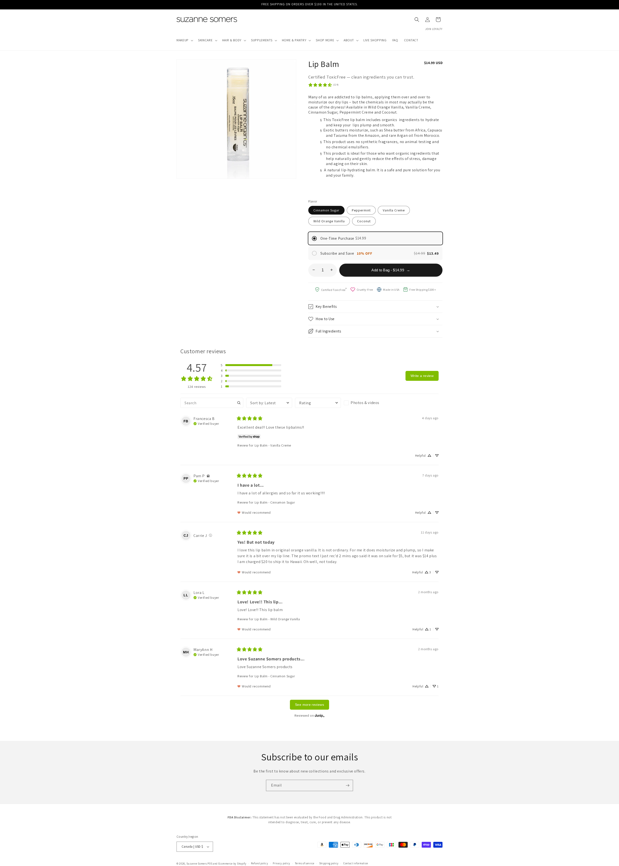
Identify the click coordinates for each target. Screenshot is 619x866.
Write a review (422, 376)
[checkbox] (367, 403)
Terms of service (304, 863)
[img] (206, 423)
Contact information (355, 863)
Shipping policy (329, 863)
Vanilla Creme (394, 210)
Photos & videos (365, 402)
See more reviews (309, 705)
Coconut (364, 221)
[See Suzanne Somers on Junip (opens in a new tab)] (319, 716)
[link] (323, 84)
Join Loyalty (433, 29)
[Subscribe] (347, 785)
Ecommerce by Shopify (232, 863)
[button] (184, 40)
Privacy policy (281, 863)
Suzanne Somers (196, 863)
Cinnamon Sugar (326, 210)
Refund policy (259, 863)
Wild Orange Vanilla (329, 221)
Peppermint (361, 210)
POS (209, 863)
